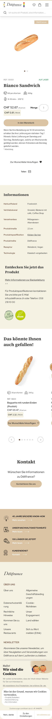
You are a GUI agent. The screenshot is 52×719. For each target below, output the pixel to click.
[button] (24, 71)
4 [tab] (27, 439)
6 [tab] (32, 439)
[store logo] (14, 4)
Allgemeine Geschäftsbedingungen (35, 594)
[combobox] (26, 12)
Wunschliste (34, 5)
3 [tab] (24, 439)
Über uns (8, 590)
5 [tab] (29, 439)
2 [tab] (22, 439)
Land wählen (32, 620)
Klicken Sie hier (34, 234)
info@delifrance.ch (14, 298)
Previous (11, 439)
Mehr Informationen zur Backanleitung (25, 279)
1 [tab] (19, 439)
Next (40, 439)
